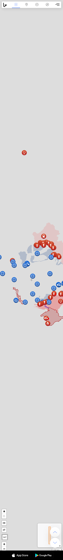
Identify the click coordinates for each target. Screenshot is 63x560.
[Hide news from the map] (4, 530)
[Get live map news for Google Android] (43, 556)
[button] (55, 294)
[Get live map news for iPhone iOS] (20, 556)
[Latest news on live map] (6, 5)
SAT (5, 537)
